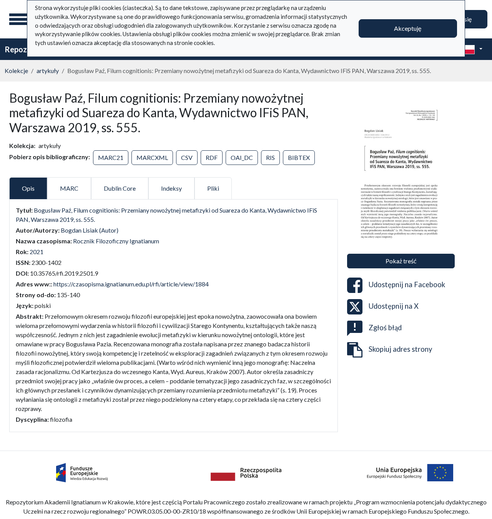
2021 (36, 251)
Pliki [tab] (213, 188)
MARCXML (152, 157)
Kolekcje (16, 70)
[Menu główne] (19, 19)
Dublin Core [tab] (120, 188)
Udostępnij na (407, 284)
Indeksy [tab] (171, 188)
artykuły (48, 70)
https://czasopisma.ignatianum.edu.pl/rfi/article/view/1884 (131, 284)
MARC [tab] (69, 188)
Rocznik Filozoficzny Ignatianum (116, 241)
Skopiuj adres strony (400, 348)
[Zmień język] (471, 49)
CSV (187, 157)
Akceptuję (407, 28)
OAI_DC (242, 157)
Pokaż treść (401, 260)
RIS (270, 157)
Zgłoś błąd (385, 327)
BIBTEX (299, 157)
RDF (212, 157)
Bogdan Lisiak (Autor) (89, 230)
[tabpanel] (173, 315)
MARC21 (110, 157)
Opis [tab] (28, 188)
